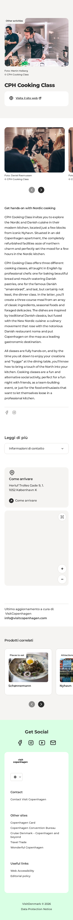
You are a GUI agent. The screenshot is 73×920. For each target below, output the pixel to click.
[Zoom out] (62, 579)
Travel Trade (18, 842)
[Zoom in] (62, 568)
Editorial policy (20, 876)
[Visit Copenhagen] (20, 761)
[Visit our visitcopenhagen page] (20, 742)
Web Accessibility (22, 870)
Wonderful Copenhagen (26, 847)
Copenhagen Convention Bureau (32, 828)
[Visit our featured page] (42, 742)
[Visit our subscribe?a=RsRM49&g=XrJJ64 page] (53, 742)
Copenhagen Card (22, 822)
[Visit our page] (31, 742)
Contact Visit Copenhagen (28, 799)
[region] (36, 548)
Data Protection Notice (36, 909)
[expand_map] (62, 517)
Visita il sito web (27, 98)
